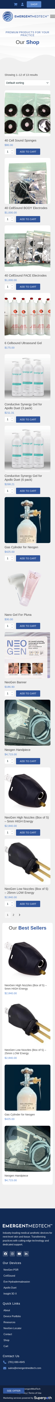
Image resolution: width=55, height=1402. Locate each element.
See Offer (14, 1390)
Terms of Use (35, 1393)
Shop (34, 4)
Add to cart (28, 151)
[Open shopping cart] (16, 4)
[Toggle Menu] (52, 16)
